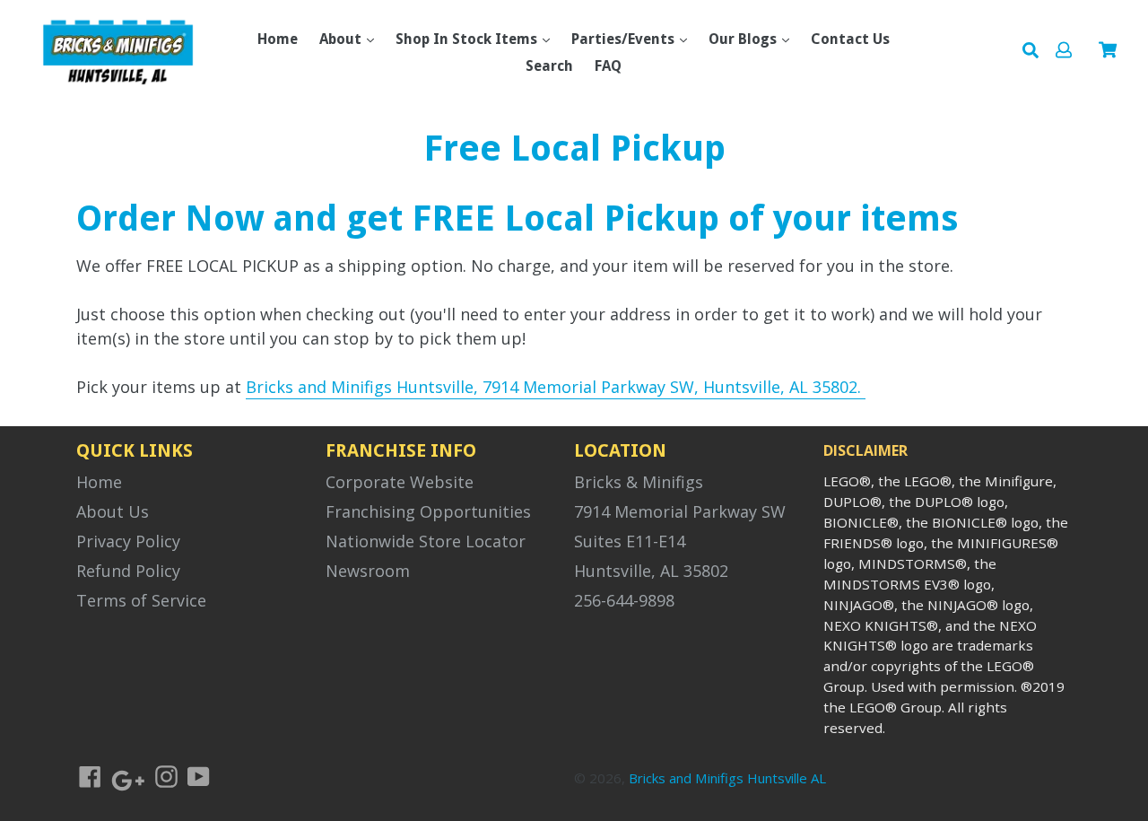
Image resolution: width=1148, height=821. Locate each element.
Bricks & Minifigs (638, 482)
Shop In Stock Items (468, 39)
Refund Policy (128, 570)
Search (549, 65)
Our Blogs (744, 39)
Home (277, 39)
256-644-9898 (624, 600)
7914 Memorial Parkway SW (680, 511)
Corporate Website (400, 482)
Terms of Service (141, 600)
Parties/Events (624, 39)
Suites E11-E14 (629, 541)
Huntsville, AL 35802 (651, 570)
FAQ (608, 65)
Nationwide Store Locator (426, 541)
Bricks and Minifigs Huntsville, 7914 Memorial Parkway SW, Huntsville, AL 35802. (555, 386)
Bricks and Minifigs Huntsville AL (727, 778)
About (342, 39)
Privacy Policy (128, 541)
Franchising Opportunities (428, 511)
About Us (112, 511)
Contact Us (850, 39)
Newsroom (368, 570)
